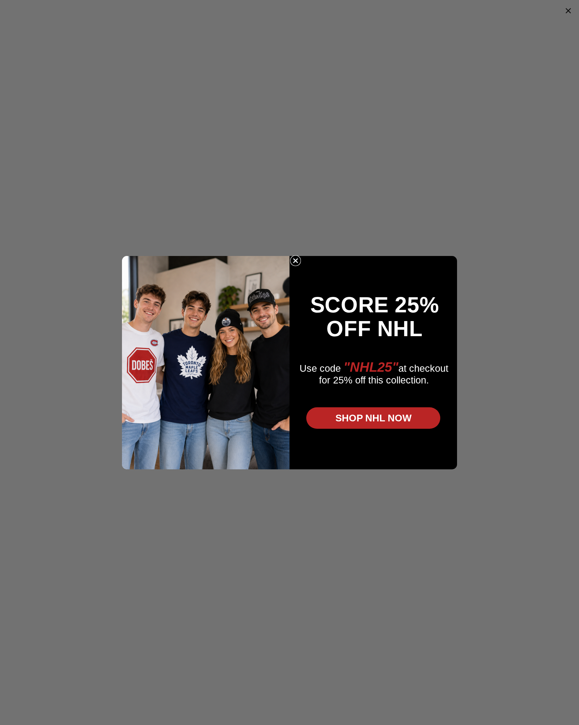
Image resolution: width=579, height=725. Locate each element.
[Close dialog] (295, 260)
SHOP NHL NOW (373, 418)
